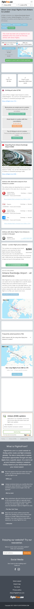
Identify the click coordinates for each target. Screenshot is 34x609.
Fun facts (17, 587)
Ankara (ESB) (12, 439)
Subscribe (27, 553)
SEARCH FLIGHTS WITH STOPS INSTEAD (18, 60)
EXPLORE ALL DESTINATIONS (10, 294)
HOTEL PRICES (17, 126)
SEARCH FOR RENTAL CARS (17, 114)
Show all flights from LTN (9, 101)
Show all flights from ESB (9, 174)
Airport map (17, 584)
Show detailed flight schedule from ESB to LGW (17, 199)
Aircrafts (4, 27)
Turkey (3, 439)
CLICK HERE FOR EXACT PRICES (16, 265)
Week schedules (17, 24)
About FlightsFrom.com (17, 593)
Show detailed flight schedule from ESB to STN (17, 223)
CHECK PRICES (17, 374)
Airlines (25, 24)
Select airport (17, 581)
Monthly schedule (6, 24)
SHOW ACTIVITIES (17, 137)
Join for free (17, 432)
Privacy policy (17, 590)
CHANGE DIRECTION (9, 48)
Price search (11, 27)
